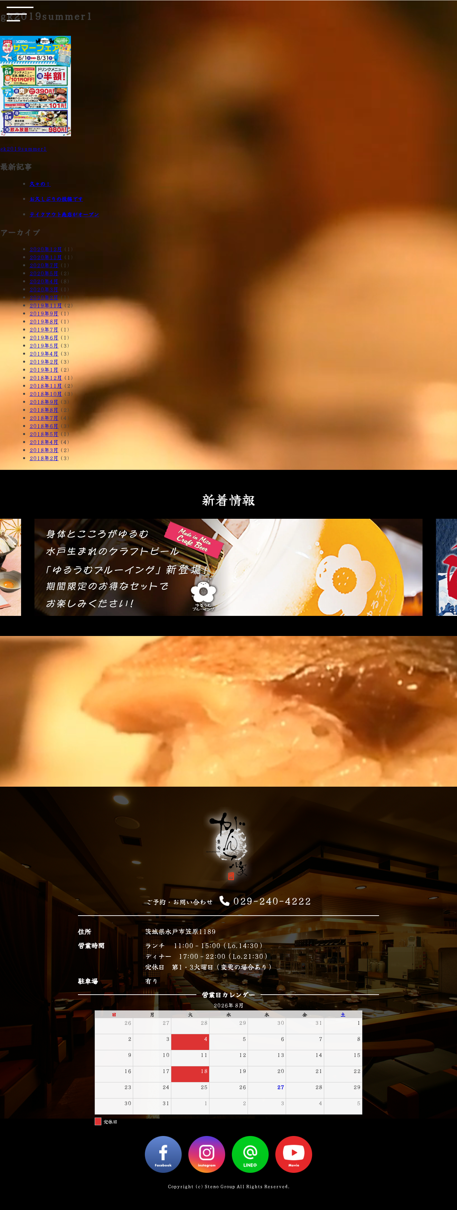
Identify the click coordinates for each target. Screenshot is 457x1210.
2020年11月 (45, 257)
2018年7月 (44, 418)
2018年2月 (44, 458)
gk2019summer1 (23, 148)
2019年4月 (44, 353)
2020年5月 (44, 273)
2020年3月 (44, 289)
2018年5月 (44, 434)
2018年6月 (44, 426)
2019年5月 (44, 345)
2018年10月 (45, 393)
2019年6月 (44, 337)
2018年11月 (45, 385)
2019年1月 (44, 369)
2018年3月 (44, 450)
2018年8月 (44, 410)
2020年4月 (44, 281)
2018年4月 (44, 442)
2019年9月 (44, 313)
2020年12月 (45, 249)
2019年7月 (44, 329)
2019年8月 (44, 321)
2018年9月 (44, 402)
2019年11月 (45, 305)
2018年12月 (45, 377)
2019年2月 (44, 361)
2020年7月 (44, 265)
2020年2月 (44, 297)
